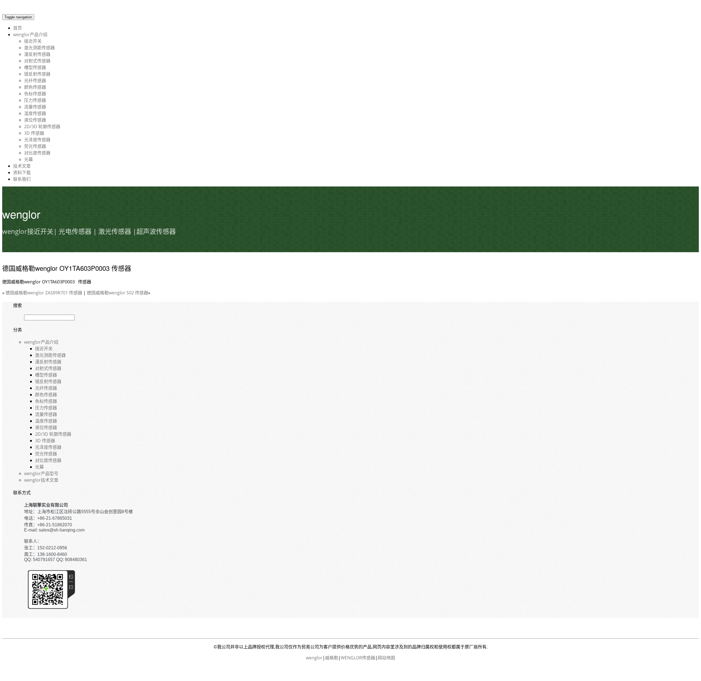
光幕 (28, 159)
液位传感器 (35, 120)
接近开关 (33, 41)
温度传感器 (35, 113)
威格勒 (331, 658)
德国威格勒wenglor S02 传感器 (117, 293)
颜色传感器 (35, 87)
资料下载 (22, 172)
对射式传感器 (37, 61)
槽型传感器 (35, 67)
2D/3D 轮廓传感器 (42, 126)
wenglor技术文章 (41, 480)
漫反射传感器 (37, 54)
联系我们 (22, 179)
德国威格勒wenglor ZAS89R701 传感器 (43, 293)
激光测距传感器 (39, 48)
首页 (17, 28)
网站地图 (386, 658)
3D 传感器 (34, 133)
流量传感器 (35, 107)
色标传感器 (35, 94)
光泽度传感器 (37, 140)
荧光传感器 (35, 146)
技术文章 (22, 166)
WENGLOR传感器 (358, 658)
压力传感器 (35, 100)
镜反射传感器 (37, 74)
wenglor (314, 658)
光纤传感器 (35, 80)
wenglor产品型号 (41, 473)
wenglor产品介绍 (30, 34)
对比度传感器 (37, 153)
